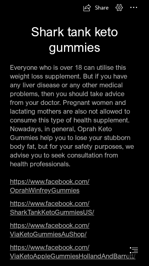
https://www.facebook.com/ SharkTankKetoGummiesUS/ (52, 207)
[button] (96, 7)
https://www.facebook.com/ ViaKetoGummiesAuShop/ (49, 229)
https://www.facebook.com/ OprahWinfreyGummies (49, 185)
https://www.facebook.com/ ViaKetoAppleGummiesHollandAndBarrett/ (72, 251)
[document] (74, 133)
